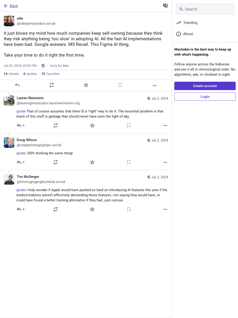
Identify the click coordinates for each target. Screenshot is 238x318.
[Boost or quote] (51, 85)
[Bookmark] (120, 85)
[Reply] (17, 85)
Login (205, 97)
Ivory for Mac (59, 66)
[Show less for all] (165, 5)
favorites (50, 74)
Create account (205, 86)
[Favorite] (86, 85)
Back (14, 6)
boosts (11, 74)
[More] (154, 85)
